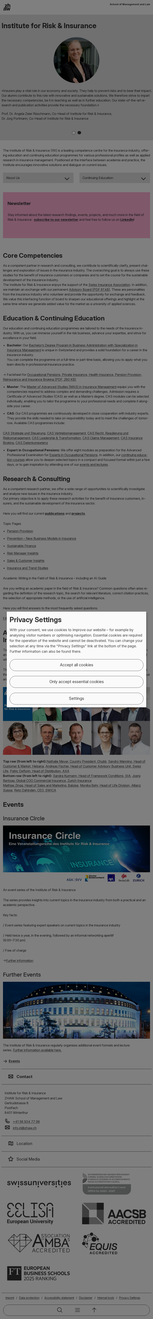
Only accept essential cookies (76, 681)
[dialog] (76, 659)
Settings (76, 698)
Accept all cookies (76, 665)
